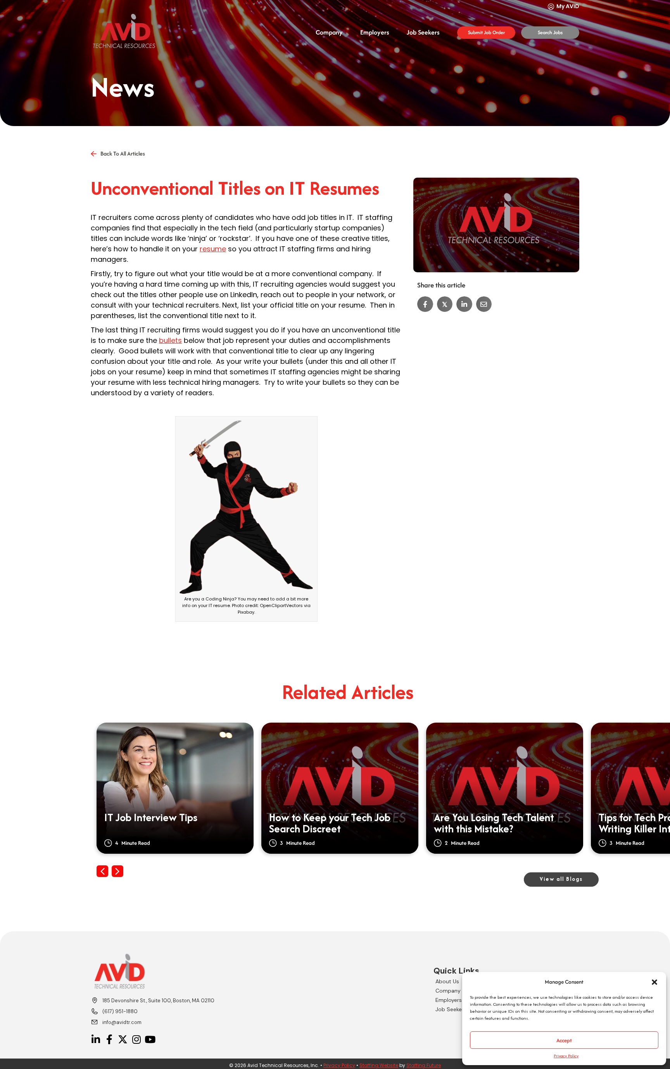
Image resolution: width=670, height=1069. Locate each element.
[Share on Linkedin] (464, 304)
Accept (564, 1040)
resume (213, 249)
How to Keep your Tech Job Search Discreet (329, 823)
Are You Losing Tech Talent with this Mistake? (494, 823)
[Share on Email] (484, 304)
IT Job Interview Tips (150, 818)
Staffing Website (378, 1065)
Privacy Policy (566, 1056)
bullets (170, 340)
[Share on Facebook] (425, 304)
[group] (175, 788)
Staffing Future (423, 1065)
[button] (654, 982)
